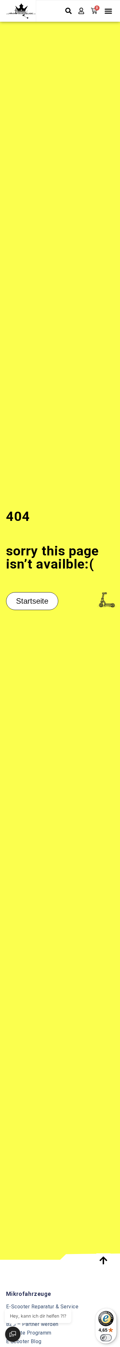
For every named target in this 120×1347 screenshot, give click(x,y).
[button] (108, 11)
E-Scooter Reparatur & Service (42, 1307)
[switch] (106, 1337)
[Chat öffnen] (12, 1334)
